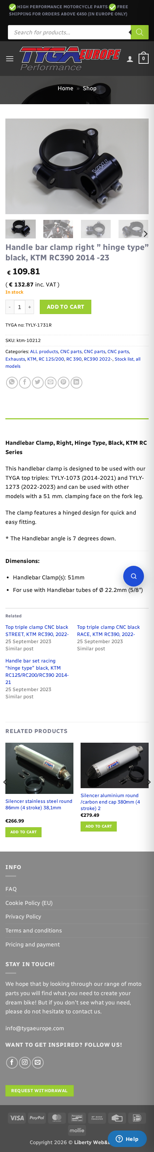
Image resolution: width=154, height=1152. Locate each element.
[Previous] (17, 166)
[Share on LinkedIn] (76, 383)
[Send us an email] (38, 1063)
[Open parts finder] (133, 576)
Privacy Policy (23, 916)
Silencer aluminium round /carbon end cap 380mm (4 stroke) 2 (110, 801)
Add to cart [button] (23, 832)
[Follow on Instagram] (25, 1063)
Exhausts (15, 359)
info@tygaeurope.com (34, 1028)
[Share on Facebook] (25, 383)
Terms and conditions (33, 930)
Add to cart (66, 306)
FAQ (11, 889)
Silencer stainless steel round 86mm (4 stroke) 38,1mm (38, 804)
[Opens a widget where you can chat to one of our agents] (127, 1139)
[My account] (130, 59)
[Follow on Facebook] (12, 1063)
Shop (89, 88)
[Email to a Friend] (51, 383)
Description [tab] (21, 425)
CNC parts (71, 351)
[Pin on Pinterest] (63, 383)
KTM (32, 359)
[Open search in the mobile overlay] (78, 32)
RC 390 (74, 359)
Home (65, 88)
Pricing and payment (32, 944)
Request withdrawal (39, 1090)
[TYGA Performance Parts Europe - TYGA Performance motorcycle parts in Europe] (70, 59)
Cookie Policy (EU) (29, 903)
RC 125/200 (51, 359)
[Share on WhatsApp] (12, 383)
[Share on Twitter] (38, 383)
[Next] (136, 166)
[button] (9, 58)
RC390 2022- (98, 359)
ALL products (44, 351)
